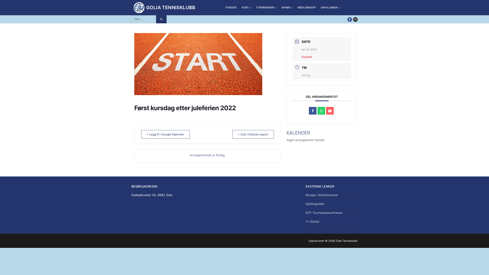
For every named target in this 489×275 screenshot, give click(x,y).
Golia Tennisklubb (170, 7)
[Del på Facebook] (313, 111)
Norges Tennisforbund (322, 195)
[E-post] (330, 111)
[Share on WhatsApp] (321, 111)
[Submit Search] (161, 19)
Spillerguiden (315, 204)
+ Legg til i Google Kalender (165, 134)
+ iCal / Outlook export (253, 134)
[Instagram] (355, 19)
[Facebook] (349, 19)
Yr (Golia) (312, 221)
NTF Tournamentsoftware (324, 213)
